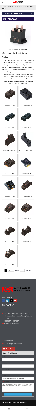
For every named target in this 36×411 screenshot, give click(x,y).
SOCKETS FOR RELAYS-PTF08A (26, 196)
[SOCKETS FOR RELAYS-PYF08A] (9, 231)
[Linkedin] (7, 300)
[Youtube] (15, 300)
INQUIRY (8, 349)
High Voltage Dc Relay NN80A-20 (18, 49)
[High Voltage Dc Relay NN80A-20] (18, 34)
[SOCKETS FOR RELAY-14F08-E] (26, 140)
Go (30, 270)
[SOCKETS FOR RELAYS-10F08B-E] (9, 94)
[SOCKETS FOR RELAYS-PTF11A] (9, 208)
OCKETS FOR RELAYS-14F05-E (10, 151)
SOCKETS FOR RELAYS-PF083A (10, 174)
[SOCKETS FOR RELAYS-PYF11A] (9, 253)
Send (18, 394)
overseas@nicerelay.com (13, 344)
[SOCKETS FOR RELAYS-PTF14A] (26, 208)
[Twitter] (11, 300)
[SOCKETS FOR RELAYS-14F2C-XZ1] (26, 117)
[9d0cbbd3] (16, 289)
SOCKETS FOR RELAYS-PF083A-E (26, 174)
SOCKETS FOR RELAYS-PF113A (10, 196)
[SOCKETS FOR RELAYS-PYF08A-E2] (26, 231)
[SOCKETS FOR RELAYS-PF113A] (9, 185)
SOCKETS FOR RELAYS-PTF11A (10, 219)
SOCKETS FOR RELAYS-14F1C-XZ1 (10, 128)
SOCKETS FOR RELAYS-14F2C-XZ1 (26, 128)
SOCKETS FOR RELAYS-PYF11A (10, 265)
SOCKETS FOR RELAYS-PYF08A (10, 242)
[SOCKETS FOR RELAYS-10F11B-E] (26, 94)
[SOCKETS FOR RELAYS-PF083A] (9, 162)
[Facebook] (3, 300)
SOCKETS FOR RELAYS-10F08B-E (9, 105)
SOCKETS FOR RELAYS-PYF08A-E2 (26, 242)
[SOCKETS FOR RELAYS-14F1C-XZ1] (9, 117)
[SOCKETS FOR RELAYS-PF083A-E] (26, 162)
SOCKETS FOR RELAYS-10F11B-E (26, 105)
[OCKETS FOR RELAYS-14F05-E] (9, 140)
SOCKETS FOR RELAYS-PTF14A (26, 219)
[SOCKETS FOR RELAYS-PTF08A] (26, 185)
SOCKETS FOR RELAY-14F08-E (26, 151)
